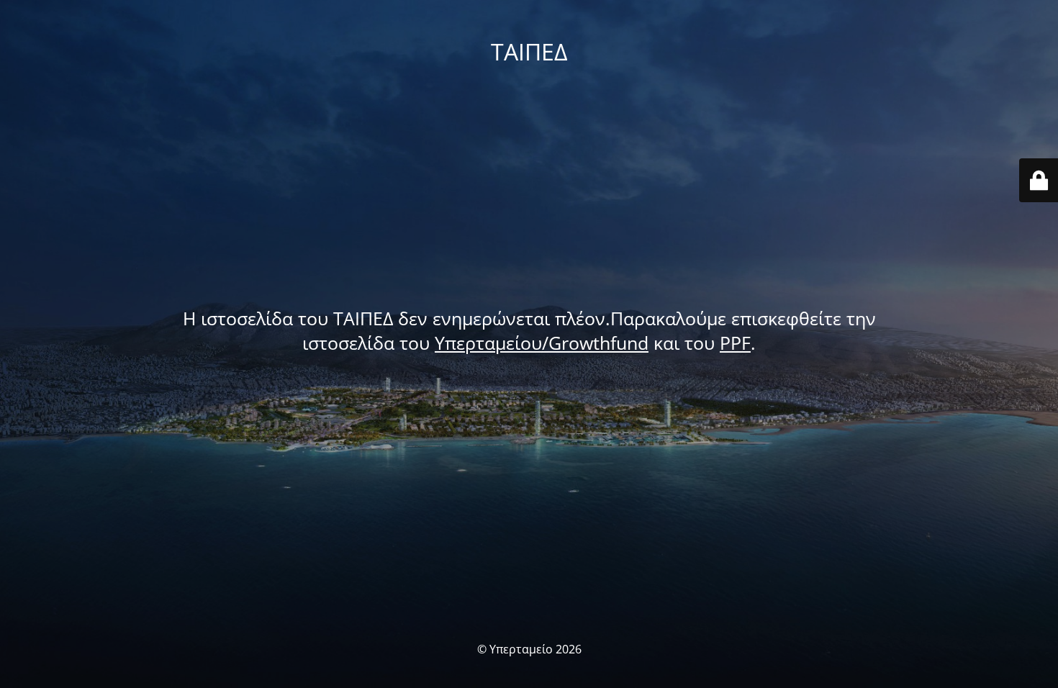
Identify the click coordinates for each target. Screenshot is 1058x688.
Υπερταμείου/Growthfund (541, 342)
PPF (735, 342)
